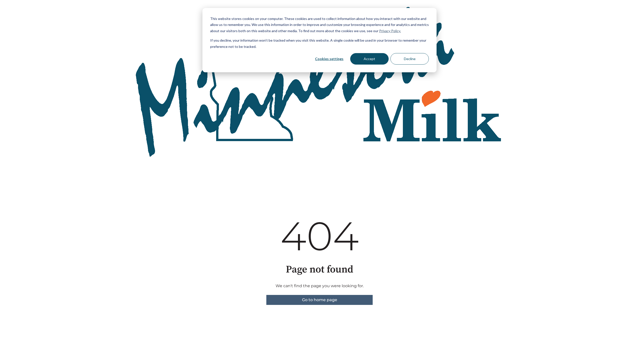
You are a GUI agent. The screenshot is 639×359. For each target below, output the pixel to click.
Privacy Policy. (390, 31)
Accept (369, 59)
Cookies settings (329, 59)
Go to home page (319, 299)
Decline (410, 59)
